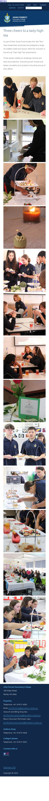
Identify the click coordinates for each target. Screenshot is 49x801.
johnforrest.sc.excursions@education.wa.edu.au (22, 723)
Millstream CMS (9, 767)
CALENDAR (43, 5)
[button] (3, 1)
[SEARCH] (43, 8)
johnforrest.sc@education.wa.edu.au (23, 708)
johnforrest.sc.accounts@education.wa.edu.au (22, 715)
